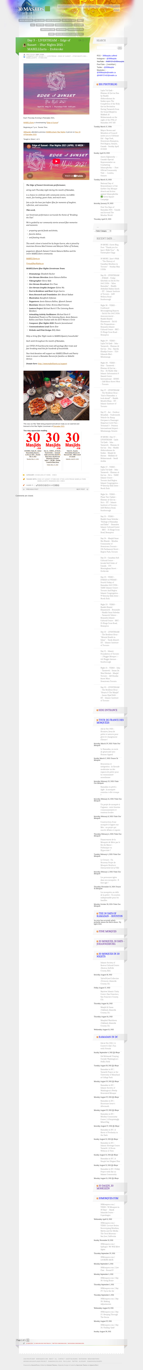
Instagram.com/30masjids (76, 1343)
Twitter (40, 25)
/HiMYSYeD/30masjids (115, 61)
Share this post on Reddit (52, 485)
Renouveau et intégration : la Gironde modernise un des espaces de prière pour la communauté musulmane (110, 771)
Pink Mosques (107, 931)
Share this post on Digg (39, 485)
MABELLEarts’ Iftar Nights (55, 132)
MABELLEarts (28, 123)
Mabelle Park (80, 479)
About (80, 20)
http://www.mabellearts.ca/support (52, 364)
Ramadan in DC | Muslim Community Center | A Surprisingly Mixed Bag (110, 1118)
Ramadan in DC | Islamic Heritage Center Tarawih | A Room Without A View (110, 1147)
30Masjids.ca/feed (110, 56)
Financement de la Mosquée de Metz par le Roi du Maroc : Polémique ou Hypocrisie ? (110, 845)
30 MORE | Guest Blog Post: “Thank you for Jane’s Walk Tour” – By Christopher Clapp (110, 248)
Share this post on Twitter (50, 485)
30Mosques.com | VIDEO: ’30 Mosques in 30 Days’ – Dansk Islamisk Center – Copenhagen (110, 1209)
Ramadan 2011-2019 (75, 29)
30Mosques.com (47, 29)
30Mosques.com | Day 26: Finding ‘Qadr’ (110, 1326)
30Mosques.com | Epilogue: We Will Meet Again (110, 1247)
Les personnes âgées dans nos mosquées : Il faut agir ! (110, 880)
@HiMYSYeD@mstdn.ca (107, 75)
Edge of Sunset (52, 123)
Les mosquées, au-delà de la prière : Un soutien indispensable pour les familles (110, 896)
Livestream (69, 479)
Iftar (62, 479)
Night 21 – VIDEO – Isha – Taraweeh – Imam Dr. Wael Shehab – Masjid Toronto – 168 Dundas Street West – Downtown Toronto (110, 675)
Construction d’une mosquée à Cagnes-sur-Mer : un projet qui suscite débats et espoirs (110, 826)
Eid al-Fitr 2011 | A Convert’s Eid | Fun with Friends (108, 1046)
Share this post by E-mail (35, 485)
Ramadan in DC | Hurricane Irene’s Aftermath (108, 1103)
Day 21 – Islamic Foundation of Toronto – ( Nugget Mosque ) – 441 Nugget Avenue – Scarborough (110, 656)
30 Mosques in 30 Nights (108, 955)
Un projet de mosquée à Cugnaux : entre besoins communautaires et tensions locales (110, 808)
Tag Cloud (39, 20)
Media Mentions (26, 20)
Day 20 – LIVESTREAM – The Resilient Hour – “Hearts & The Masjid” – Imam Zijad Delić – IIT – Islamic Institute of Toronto (110, 694)
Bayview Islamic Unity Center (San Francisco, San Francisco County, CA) (110, 995)
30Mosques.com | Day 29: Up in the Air (110, 1289)
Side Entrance (108, 710)
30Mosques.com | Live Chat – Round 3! (110, 1268)
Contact (49, 25)
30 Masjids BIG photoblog (42, 1343)
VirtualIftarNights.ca (35, 263)
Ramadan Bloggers (64, 25)
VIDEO (54, 475)
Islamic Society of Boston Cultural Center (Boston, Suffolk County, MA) (110, 966)
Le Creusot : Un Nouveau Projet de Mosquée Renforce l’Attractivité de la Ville (110, 864)
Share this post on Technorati (58, 485)
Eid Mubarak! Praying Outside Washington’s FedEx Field (110, 1059)
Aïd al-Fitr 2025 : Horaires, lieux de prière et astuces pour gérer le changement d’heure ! (109, 734)
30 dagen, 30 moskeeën (105, 1187)
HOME (51, 34)
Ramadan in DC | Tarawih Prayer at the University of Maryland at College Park (110, 1073)
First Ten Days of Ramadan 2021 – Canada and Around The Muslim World (110, 211)
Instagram (61, 29)
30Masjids (27, 132)
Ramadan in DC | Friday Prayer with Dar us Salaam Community (110, 1172)
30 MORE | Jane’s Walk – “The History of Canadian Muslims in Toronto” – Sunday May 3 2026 (110, 264)
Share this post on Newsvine (56, 485)
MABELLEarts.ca (33, 258)
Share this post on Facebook (41, 485)
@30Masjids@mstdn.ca (106, 72)
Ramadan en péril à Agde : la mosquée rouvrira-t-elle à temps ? (110, 791)
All (32, 25)
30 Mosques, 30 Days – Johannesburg (111, 943)
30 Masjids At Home (43, 475)
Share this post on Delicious (37, 485)
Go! (119, 48)
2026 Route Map (69, 20)
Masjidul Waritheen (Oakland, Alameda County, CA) (109, 1023)
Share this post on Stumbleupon (54, 485)
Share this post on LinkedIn (48, 485)
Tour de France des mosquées (110, 721)
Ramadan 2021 (58, 426)
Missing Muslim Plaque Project (69, 34)
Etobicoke (55, 479)
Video (62, 481)
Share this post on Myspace (43, 485)
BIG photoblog (108, 84)
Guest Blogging (53, 20)
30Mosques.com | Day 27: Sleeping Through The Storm (110, 1314)
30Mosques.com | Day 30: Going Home (110, 1279)
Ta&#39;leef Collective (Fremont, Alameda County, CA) (110, 981)
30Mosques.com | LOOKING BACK (108, 1258)
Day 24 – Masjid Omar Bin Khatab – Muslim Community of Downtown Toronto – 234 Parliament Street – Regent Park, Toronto (110, 545)
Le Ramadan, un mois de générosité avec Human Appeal (109, 752)
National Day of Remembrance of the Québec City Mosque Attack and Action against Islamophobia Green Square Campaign (109, 191)
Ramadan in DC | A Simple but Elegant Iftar (110, 1160)
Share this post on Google (45, 485)
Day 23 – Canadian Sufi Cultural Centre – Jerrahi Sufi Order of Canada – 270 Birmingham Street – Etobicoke (110, 564)
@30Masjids (112, 59)
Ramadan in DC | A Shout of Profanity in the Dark (109, 1132)
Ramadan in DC (108, 1037)
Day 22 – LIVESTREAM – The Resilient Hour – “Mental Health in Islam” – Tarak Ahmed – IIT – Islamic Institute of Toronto (110, 639)
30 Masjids (31, 9)
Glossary (79, 25)
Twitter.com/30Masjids (59, 1343)
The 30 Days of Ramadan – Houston (110, 915)
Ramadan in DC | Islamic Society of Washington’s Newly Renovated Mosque (109, 1089)
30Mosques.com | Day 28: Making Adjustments (110, 1301)
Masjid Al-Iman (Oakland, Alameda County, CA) (108, 1010)
